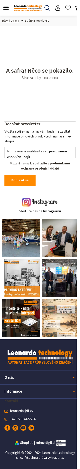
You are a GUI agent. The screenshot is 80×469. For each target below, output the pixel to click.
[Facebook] (7, 428)
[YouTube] (23, 428)
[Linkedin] (31, 428)
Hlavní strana (10, 20)
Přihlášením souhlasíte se (37, 154)
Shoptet (26, 442)
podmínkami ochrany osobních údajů (45, 166)
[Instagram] (15, 428)
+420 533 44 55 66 (23, 419)
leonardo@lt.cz (22, 410)
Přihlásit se (20, 180)
